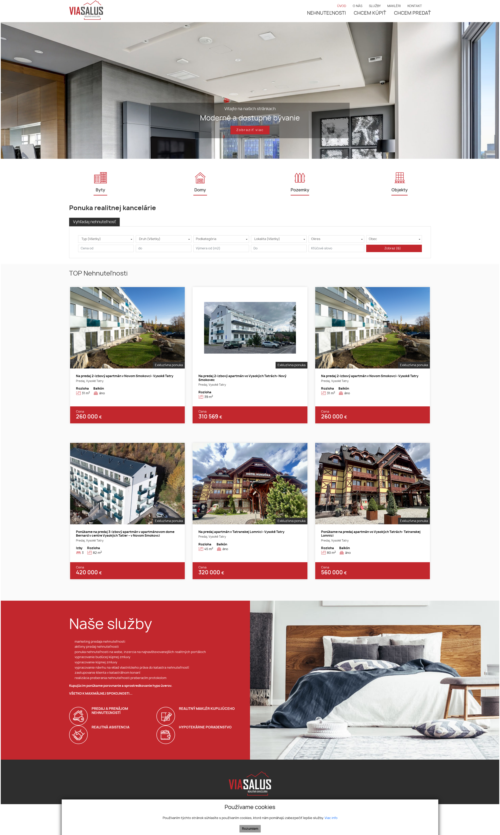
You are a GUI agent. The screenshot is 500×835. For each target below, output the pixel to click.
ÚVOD (341, 6)
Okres (315, 239)
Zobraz (392, 248)
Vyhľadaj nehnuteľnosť (94, 222)
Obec (373, 239)
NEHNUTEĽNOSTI (326, 13)
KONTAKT (414, 6)
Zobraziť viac (250, 130)
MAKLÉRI (394, 6)
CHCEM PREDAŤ (412, 13)
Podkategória (206, 239)
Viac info (331, 818)
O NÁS (357, 6)
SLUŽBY (375, 6)
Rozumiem (250, 828)
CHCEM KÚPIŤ (370, 13)
